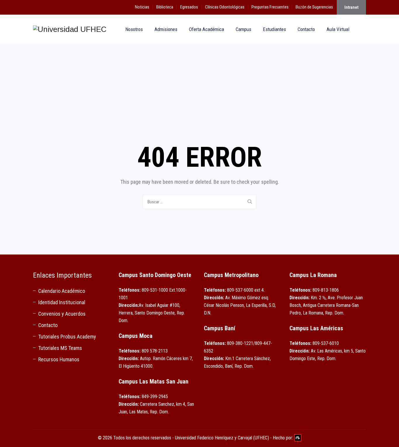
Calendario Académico (61, 291)
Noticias (142, 7)
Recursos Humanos (58, 359)
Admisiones (166, 29)
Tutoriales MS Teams (60, 348)
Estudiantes (274, 29)
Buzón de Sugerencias (314, 7)
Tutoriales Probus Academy (67, 336)
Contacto (306, 29)
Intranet (351, 7)
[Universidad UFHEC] (69, 29)
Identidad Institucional (61, 302)
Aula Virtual (338, 29)
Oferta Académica (206, 29)
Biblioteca (164, 7)
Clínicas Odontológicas (224, 7)
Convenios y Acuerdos (62, 314)
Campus (243, 29)
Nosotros (134, 29)
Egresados (189, 7)
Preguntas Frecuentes (270, 7)
